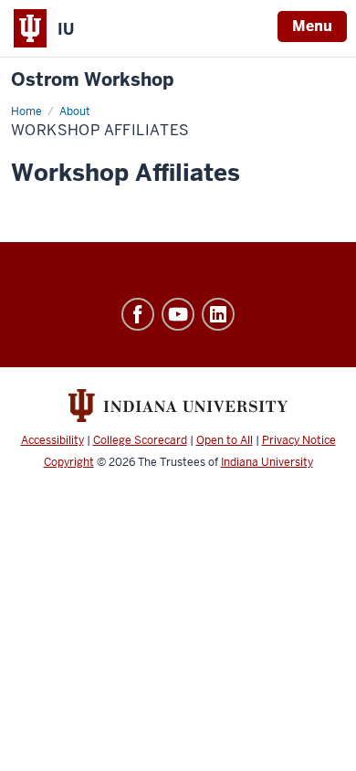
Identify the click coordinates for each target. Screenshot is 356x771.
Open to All (224, 440)
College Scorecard (140, 440)
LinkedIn (218, 314)
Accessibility (52, 440)
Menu (312, 26)
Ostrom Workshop (92, 79)
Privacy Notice (299, 440)
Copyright (69, 462)
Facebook (137, 314)
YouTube (178, 314)
